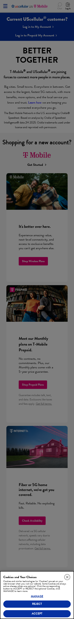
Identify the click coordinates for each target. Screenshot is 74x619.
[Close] (67, 577)
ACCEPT (37, 613)
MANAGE (37, 596)
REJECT (37, 604)
